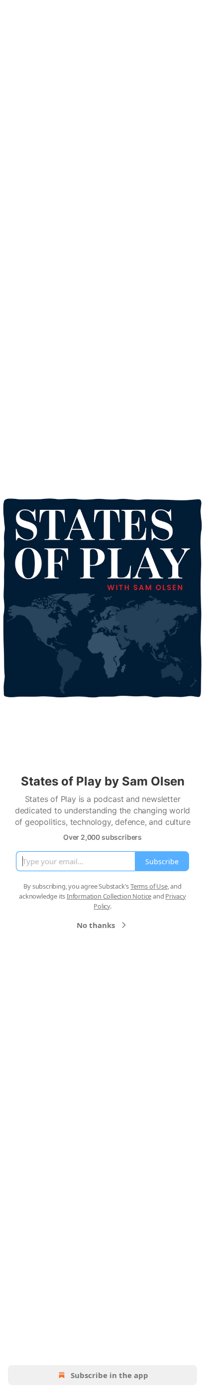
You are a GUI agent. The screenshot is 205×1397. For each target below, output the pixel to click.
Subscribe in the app (109, 1375)
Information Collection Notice (109, 896)
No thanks (96, 925)
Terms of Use (149, 886)
